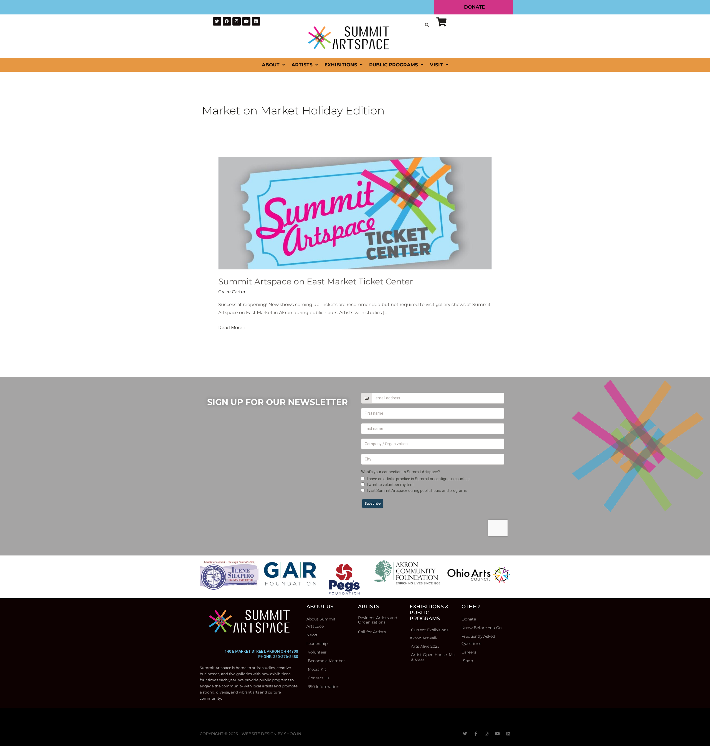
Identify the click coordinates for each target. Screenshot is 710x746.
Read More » (232, 327)
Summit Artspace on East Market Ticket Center (315, 281)
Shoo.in (292, 733)
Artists (302, 64)
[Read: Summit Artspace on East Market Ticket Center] (355, 212)
